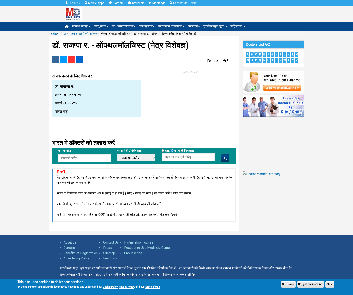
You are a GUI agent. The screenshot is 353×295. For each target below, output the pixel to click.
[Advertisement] (177, 99)
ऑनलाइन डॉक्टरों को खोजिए (80, 34)
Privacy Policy (126, 286)
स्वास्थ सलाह (80, 26)
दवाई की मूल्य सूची (214, 26)
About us (70, 242)
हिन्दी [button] (194, 3)
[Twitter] (63, 59)
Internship (138, 3)
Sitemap (109, 253)
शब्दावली (193, 26)
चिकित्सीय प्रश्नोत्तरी (170, 26)
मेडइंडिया (54, 34)
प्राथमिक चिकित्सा (123, 26)
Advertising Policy (77, 258)
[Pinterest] (71, 59)
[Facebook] (55, 59)
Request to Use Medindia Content (148, 248)
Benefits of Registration (81, 253)
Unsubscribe (133, 253)
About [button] (73, 3)
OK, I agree (288, 284)
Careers (118, 3)
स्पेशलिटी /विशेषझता (129, 151)
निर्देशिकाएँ (236, 26)
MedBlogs (158, 3)
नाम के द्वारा (64, 151)
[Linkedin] (79, 59)
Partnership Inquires (138, 242)
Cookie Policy (110, 286)
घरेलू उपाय (100, 26)
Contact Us (180, 3)
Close (329, 284)
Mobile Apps (96, 3)
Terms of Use (152, 286)
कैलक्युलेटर (146, 26)
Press (107, 248)
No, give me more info (310, 284)
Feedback (110, 258)
